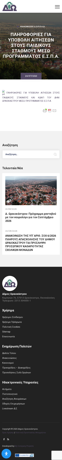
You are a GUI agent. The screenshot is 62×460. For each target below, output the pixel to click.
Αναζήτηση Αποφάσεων (14, 399)
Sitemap (6, 331)
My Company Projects (24, 446)
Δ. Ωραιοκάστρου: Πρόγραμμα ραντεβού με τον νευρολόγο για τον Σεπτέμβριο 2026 (30, 217)
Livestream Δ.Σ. (10, 408)
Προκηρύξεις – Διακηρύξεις (16, 367)
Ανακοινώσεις (9, 358)
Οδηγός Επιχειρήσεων (13, 403)
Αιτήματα (6, 389)
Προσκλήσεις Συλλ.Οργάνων (16, 372)
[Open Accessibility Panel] (6, 453)
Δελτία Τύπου (9, 353)
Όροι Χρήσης (8, 432)
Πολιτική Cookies (11, 326)
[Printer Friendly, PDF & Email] (49, 110)
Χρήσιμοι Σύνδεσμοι (12, 317)
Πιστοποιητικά (9, 394)
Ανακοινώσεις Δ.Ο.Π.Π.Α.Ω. (32, 27)
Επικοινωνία (8, 336)
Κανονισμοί (8, 362)
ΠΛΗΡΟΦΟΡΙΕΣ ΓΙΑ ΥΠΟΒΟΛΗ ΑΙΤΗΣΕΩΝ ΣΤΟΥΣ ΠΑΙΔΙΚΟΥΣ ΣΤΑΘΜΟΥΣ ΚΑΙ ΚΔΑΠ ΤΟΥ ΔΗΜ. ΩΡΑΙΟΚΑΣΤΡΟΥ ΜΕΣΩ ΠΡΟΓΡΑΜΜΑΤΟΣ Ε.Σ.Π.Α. (31, 96)
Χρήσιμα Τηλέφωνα (12, 322)
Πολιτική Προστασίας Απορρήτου (30, 432)
